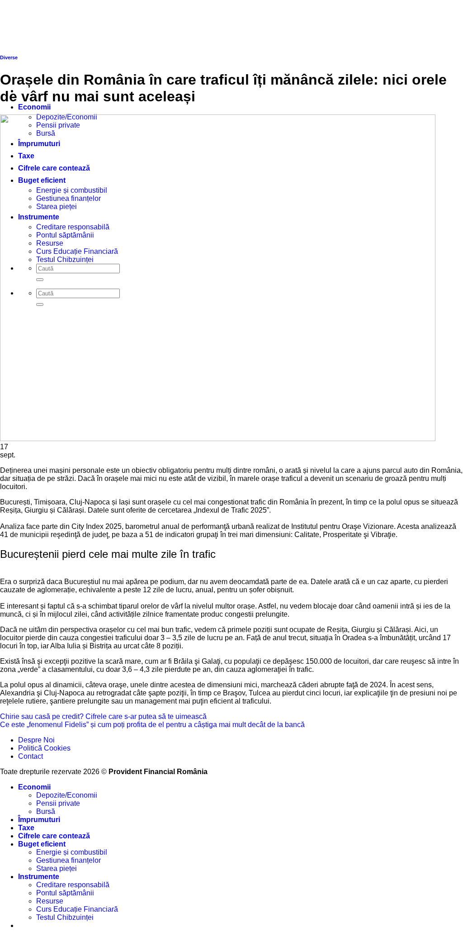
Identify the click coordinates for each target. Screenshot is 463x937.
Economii (34, 107)
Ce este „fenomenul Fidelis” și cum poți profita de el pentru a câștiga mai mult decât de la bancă (152, 724)
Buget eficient (42, 844)
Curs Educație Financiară (77, 909)
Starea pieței (56, 868)
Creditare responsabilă (72, 885)
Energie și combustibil (71, 852)
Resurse (49, 901)
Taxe (26, 828)
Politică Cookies (44, 748)
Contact (30, 756)
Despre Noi (36, 740)
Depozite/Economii (66, 795)
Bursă (45, 811)
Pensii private (58, 803)
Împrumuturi (39, 819)
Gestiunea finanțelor (68, 860)
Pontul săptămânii (65, 893)
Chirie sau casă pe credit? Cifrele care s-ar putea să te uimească (103, 716)
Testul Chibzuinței (65, 917)
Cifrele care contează (54, 836)
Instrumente (38, 876)
